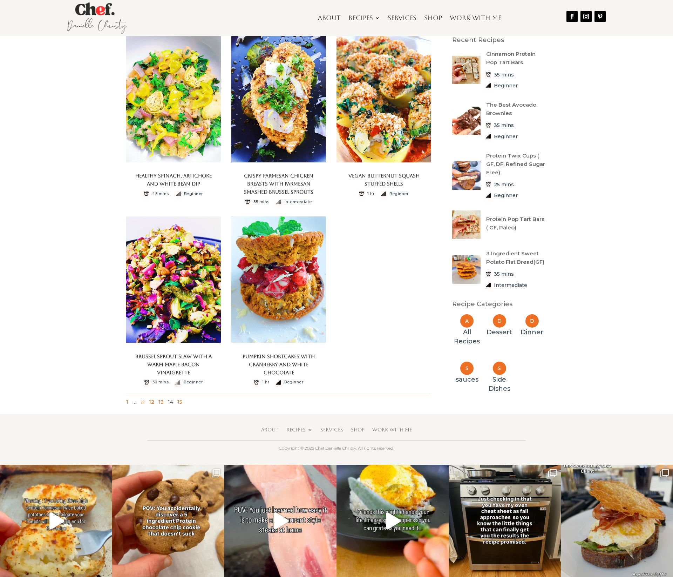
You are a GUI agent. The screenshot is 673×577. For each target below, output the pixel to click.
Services (402, 17)
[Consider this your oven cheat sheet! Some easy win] (505, 521)
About (329, 17)
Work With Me (475, 17)
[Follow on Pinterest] (600, 16)
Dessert (499, 332)
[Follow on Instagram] (586, 16)
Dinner (532, 332)
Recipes (360, 17)
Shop (433, 17)
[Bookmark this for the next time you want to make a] (280, 521)
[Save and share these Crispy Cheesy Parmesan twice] (56, 521)
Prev (140, 400)
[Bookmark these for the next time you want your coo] (168, 521)
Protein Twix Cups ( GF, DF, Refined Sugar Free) (515, 164)
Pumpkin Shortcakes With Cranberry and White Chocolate (279, 364)
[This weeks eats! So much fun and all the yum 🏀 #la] (617, 521)
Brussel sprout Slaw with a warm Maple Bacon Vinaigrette (173, 364)
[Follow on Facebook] (572, 16)
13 (161, 402)
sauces (467, 379)
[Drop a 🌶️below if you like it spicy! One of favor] (392, 521)
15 (179, 402)
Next (417, 400)
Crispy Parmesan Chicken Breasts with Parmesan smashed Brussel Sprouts (278, 184)
